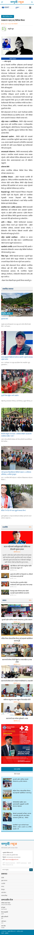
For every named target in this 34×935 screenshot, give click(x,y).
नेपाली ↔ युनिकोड (4, 933)
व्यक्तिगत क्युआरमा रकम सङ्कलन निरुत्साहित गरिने (17, 700)
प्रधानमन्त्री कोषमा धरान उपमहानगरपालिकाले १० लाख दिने (17, 681)
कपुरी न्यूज (11, 29)
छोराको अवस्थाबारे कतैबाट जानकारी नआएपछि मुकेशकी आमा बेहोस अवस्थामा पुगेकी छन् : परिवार (22, 816)
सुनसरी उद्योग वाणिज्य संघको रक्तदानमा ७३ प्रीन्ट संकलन (17, 620)
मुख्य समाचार (4, 881)
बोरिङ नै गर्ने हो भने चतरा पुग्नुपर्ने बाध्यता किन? (13, 510)
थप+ (30, 527)
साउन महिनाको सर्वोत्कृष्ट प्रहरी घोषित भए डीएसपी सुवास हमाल (17, 548)
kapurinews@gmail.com (11, 859)
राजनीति (3, 884)
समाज (2, 886)
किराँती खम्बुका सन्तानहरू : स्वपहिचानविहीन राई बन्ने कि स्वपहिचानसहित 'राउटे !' (16, 435)
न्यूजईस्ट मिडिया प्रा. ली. (11, 931)
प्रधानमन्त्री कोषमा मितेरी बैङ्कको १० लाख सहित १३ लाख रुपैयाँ (17, 661)
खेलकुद (3, 889)
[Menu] (2, 2)
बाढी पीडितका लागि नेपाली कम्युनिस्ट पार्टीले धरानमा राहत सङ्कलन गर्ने (21, 567)
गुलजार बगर (4, 319)
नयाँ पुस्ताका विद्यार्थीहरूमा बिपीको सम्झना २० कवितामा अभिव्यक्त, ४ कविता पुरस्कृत (16, 473)
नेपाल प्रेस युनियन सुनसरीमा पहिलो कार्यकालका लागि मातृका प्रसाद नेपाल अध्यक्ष (21, 583)
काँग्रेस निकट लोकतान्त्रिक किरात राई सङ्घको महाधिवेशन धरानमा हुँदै (17, 639)
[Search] (32, 2)
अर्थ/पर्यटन (3, 892)
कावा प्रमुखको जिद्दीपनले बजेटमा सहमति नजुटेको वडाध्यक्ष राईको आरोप (17, 358)
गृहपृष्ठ (2, 877)
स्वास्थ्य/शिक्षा (4, 896)
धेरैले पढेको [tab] (17, 774)
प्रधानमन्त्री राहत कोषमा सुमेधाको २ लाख (17, 718)
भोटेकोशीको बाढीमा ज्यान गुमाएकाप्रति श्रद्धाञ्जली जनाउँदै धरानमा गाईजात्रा (21, 804)
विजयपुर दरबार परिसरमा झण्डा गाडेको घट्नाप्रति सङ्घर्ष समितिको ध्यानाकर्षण (19, 592)
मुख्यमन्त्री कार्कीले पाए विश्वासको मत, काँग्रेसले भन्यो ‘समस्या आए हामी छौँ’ (21, 575)
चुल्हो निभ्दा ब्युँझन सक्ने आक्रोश (10, 395)
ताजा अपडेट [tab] (17, 769)
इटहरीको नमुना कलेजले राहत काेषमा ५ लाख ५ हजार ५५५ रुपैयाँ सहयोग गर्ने (22, 827)
